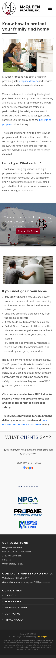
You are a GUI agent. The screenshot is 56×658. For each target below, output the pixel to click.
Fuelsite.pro (42, 636)
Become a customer (29, 424)
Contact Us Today (28, 231)
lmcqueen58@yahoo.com (37, 582)
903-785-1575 (22, 578)
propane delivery (28, 81)
